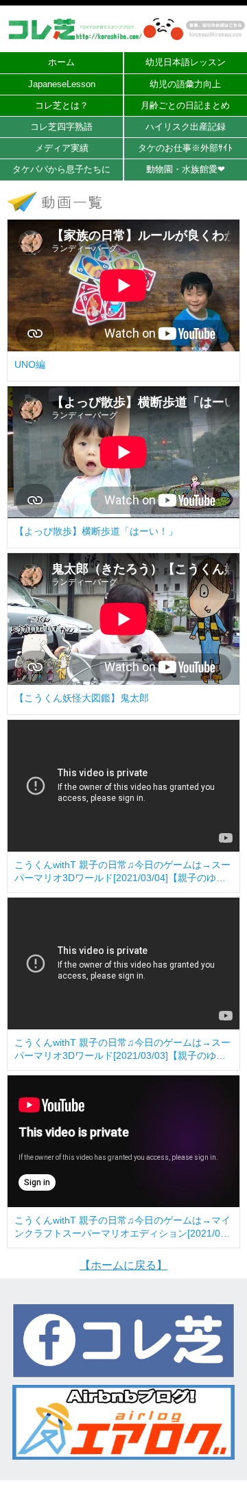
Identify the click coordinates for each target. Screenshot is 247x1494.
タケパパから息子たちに (61, 169)
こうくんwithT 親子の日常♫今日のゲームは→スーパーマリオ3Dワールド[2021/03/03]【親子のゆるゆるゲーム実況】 (122, 1050)
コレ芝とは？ (62, 105)
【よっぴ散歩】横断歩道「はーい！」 (96, 531)
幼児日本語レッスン (185, 62)
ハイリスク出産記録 (185, 126)
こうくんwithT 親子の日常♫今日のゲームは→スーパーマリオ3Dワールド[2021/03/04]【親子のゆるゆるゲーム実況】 (122, 872)
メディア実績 (62, 148)
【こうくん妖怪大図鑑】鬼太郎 (81, 697)
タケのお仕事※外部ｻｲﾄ (185, 148)
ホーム (61, 62)
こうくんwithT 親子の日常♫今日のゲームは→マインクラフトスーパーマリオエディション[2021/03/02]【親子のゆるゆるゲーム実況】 (122, 1228)
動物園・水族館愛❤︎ (185, 169)
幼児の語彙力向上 (185, 84)
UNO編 (29, 364)
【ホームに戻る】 (123, 1265)
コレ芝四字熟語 (61, 126)
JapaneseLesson (61, 84)
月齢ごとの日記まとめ (185, 105)
